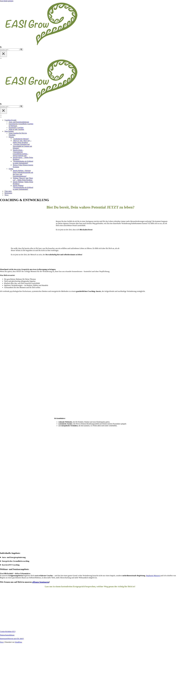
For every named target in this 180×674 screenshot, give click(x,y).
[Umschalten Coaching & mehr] (38, 120)
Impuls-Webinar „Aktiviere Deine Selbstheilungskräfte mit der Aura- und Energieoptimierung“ (23, 173)
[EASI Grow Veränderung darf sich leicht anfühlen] (47, 45)
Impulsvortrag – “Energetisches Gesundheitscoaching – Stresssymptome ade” (20, 152)
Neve (2, 642)
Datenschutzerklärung (7, 635)
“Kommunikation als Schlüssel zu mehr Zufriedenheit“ (23, 162)
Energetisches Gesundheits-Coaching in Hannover (21, 125)
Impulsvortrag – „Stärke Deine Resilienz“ (23, 158)
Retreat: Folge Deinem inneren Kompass (23, 166)
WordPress (18, 642)
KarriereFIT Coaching (16, 127)
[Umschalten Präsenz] (38, 137)
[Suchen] (1, 47)
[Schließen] (3, 54)
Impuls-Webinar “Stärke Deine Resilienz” (23, 183)
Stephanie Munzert (153, 576)
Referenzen (8, 193)
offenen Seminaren (40, 582)
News (6, 195)
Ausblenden (43, 672)
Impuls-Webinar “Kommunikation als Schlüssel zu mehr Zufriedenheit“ (23, 187)
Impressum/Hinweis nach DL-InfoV (12, 638)
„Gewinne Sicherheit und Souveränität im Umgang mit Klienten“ (22, 146)
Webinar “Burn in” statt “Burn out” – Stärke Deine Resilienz (23, 179)
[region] (90, 610)
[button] (90, 624)
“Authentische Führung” (21, 139)
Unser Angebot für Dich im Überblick (18, 134)
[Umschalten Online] (38, 169)
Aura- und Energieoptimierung (19, 122)
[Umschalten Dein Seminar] (38, 131)
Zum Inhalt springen (6, 1)
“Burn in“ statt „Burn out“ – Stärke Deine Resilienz (22, 141)
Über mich (8, 191)
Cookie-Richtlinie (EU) (7, 631)
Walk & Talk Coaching (16, 129)
